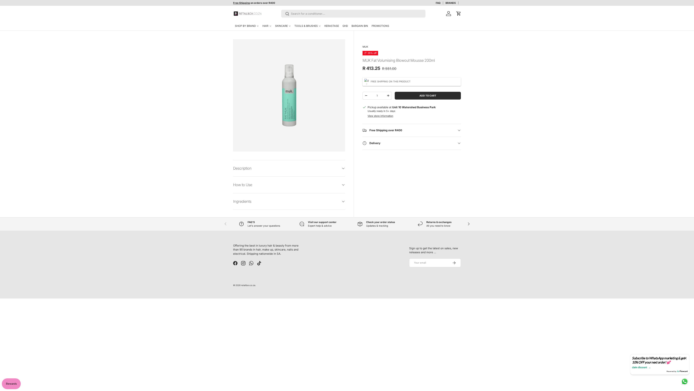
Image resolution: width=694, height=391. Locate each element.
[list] (289, 95)
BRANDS (450, 2)
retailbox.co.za (248, 285)
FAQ (438, 2)
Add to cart (427, 95)
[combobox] (353, 14)
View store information (380, 115)
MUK (365, 46)
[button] (459, 14)
